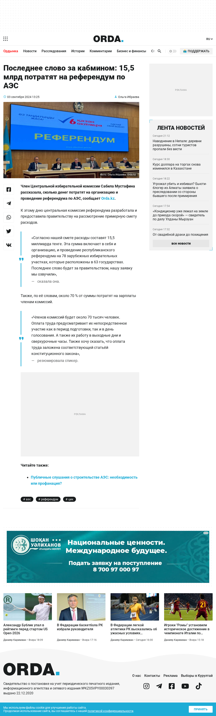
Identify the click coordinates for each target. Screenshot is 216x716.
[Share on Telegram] (8, 203)
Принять (201, 709)
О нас (136, 676)
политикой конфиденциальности (110, 711)
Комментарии (101, 51)
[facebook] (171, 688)
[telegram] (159, 688)
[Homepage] (108, 38)
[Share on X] (8, 231)
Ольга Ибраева (128, 97)
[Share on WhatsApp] (8, 217)
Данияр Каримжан (14, 639)
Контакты (152, 676)
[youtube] (185, 688)
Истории (78, 51)
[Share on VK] (8, 245)
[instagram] (146, 688)
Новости (29, 51)
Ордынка (10, 51)
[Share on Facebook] (8, 189)
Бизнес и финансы (131, 51)
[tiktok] (198, 688)
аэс (28, 499)
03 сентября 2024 (19, 97)
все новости (181, 243)
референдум (49, 499)
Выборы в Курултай (197, 676)
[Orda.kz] (31, 679)
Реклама (170, 676)
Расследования (54, 51)
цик (70, 499)
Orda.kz (108, 198)
